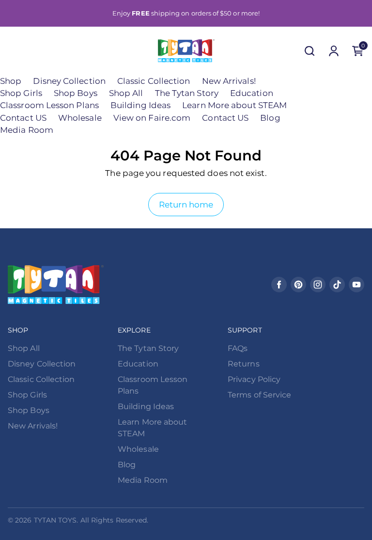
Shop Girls (21, 93)
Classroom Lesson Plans (49, 105)
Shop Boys (75, 93)
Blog (270, 118)
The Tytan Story (186, 93)
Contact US (23, 118)
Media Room (26, 130)
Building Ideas (140, 105)
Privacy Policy (254, 379)
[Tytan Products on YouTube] (356, 284)
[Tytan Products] (186, 50)
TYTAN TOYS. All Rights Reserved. (91, 520)
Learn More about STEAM (234, 105)
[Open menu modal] (14, 51)
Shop (10, 81)
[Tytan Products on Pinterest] (298, 284)
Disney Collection (69, 81)
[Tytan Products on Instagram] (318, 284)
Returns (244, 363)
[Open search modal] (309, 51)
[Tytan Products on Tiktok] (337, 284)
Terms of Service (259, 394)
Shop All (126, 93)
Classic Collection (153, 81)
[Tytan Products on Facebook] (279, 284)
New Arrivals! (229, 81)
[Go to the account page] (334, 51)
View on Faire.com (151, 118)
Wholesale (80, 118)
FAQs (238, 348)
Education (251, 93)
